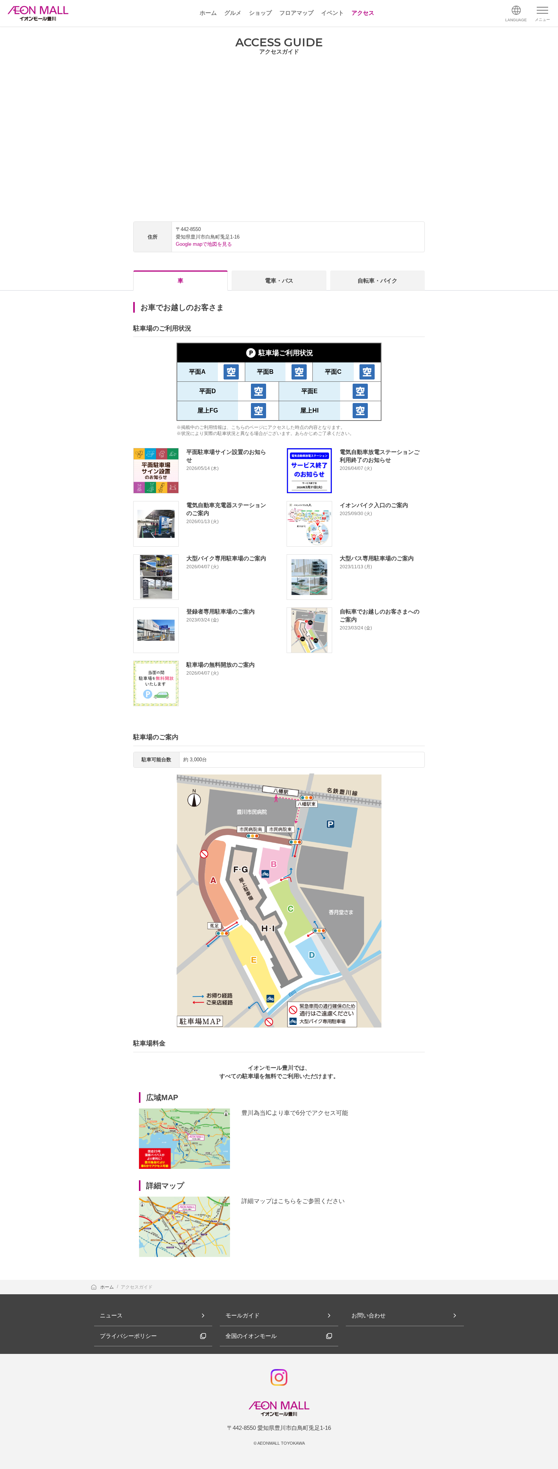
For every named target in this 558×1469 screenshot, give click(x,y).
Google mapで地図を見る (204, 244)
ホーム (107, 1287)
